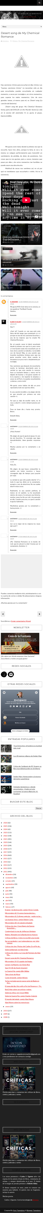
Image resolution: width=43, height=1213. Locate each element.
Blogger (35, 1200)
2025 (5, 826)
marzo (7, 904)
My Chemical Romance (26, 41)
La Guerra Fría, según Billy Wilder (17, 971)
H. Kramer (14, 302)
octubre (8, 881)
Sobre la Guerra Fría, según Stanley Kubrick (21, 996)
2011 (5, 872)
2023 (5, 832)
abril (7, 900)
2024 (5, 829)
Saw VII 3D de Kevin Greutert (16, 968)
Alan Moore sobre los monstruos (17, 1002)
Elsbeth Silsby (16, 322)
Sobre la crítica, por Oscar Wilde (17, 993)
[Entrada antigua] (40, 614)
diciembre (9, 874)
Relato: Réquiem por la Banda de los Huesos (21, 935)
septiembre (9, 884)
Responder (13, 315)
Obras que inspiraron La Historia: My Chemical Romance (17, 238)
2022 (5, 836)
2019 (5, 845)
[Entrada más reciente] (3, 614)
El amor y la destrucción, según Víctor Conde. (22, 910)
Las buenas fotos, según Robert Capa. (19, 920)
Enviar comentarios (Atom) (21, 621)
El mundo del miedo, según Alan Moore (19, 999)
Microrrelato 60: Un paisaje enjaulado (18, 923)
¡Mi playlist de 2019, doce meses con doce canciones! (20, 261)
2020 (5, 842)
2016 (5, 855)
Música (15, 41)
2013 (5, 865)
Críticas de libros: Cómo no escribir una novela (22, 938)
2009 (5, 1014)
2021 (5, 839)
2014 (5, 862)
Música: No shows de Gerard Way (16, 285)
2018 (5, 849)
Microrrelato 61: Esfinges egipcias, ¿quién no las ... (23, 916)
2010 (5, 1011)
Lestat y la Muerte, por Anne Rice (17, 965)
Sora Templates (19, 1210)
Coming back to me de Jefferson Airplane (20, 931)
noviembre (9, 878)
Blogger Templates (34, 1210)
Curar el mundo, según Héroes (16, 978)
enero (7, 1006)
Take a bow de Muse (12, 974)
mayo (7, 897)
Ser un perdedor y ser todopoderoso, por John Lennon (22, 942)
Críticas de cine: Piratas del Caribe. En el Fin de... (23, 946)
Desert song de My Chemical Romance (19, 958)
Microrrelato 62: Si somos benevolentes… (20, 913)
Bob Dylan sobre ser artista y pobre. (18, 989)
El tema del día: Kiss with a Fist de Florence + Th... (23, 986)
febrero (8, 907)
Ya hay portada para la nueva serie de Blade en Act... (22, 982)
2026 (5, 823)
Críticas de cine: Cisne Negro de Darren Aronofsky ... (19, 927)
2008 (5, 1017)
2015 (5, 858)
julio (7, 891)
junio (7, 894)
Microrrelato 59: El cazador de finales (18, 961)
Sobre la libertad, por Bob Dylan (16, 950)
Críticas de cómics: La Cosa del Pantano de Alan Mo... (22, 954)
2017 (5, 852)
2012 (5, 868)
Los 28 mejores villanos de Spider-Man (27, 756)
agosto (8, 887)
